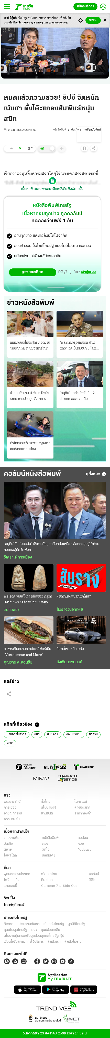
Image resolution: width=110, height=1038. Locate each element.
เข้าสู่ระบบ (88, 272)
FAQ (34, 930)
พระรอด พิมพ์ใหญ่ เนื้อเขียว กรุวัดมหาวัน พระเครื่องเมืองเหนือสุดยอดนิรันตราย (28, 600)
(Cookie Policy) (58, 22)
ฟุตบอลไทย (49, 874)
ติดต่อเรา (54, 942)
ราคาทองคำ (83, 813)
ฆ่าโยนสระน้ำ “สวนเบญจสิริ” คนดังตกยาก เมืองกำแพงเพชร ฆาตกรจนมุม (30, 447)
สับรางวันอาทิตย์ (70, 610)
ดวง (45, 844)
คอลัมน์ (83, 838)
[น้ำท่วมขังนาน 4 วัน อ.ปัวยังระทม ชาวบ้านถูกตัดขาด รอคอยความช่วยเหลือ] (30, 374)
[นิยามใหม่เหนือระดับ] (81, 630)
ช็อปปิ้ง (9, 898)
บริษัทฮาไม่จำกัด (17, 734)
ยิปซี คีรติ (53, 734)
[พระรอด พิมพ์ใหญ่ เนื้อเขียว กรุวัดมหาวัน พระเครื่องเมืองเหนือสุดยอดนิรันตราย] (28, 578)
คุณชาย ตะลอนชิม (18, 662)
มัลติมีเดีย (49, 856)
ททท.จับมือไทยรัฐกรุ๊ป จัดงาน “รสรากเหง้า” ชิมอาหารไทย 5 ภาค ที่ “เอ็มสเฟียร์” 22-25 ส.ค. (30, 346)
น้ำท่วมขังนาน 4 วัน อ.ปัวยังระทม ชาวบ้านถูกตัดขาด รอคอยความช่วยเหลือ (29, 396)
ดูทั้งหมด (93, 474)
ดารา (10, 743)
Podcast (84, 850)
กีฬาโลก (47, 880)
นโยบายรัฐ (48, 808)
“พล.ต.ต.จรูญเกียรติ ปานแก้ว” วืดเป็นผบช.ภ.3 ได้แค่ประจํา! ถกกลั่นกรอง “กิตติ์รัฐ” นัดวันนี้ (79, 346)
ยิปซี (36, 734)
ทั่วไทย (45, 802)
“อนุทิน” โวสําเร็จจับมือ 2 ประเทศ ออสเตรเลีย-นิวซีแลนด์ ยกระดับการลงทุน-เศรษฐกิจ (77, 396)
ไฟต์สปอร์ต (11, 880)
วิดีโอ (46, 850)
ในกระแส (80, 802)
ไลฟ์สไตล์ (10, 856)
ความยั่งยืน (12, 819)
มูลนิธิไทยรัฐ (76, 924)
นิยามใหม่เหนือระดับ (70, 649)
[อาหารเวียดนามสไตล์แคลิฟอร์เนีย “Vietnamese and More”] (28, 630)
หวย (81, 844)
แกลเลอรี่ (10, 886)
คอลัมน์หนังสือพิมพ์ (32, 474)
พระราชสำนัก (13, 802)
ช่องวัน (93, 734)
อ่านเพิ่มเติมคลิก (23, 22)
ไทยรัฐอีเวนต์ (14, 905)
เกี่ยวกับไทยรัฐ (53, 924)
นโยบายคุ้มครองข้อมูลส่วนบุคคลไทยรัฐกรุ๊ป (34, 936)
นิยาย (8, 850)
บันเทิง (75, 129)
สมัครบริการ (85, 6)
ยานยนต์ (47, 813)
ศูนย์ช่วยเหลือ (50, 930)
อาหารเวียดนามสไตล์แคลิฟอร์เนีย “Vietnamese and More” (27, 652)
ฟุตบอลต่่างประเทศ (17, 874)
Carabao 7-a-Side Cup (59, 886)
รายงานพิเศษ (13, 838)
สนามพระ (11, 610)
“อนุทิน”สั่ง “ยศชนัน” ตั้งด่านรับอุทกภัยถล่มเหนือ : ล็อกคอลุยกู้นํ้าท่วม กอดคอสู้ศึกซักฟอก (51, 547)
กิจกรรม (10, 924)
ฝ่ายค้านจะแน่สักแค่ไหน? (74, 597)
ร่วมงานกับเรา (29, 924)
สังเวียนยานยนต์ (69, 662)
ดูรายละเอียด (32, 272)
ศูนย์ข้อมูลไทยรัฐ (15, 930)
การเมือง (10, 808)
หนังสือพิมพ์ (59, 129)
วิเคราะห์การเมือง (18, 557)
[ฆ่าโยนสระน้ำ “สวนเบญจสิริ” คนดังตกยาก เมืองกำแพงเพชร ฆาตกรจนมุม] (30, 424)
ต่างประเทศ (82, 808)
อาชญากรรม (13, 813)
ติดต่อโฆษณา (73, 942)
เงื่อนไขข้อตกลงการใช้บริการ (24, 942)
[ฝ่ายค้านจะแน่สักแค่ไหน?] (81, 578)
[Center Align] (104, 20)
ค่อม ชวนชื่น (73, 734)
